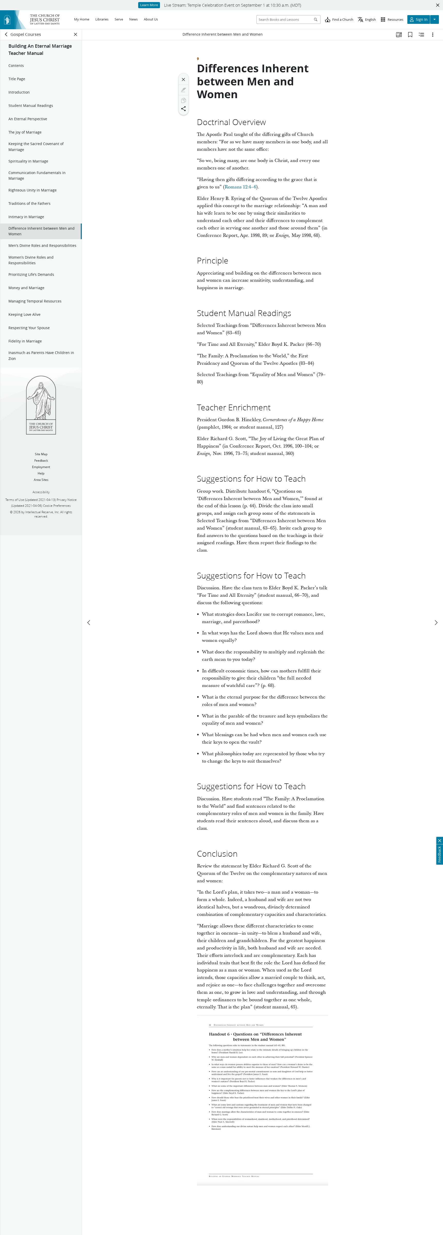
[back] (6, 34)
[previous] (89, 623)
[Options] (433, 34)
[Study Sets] (399, 34)
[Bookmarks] (410, 34)
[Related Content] (421, 34)
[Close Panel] (76, 34)
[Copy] (183, 100)
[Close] (183, 79)
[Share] (183, 109)
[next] (436, 623)
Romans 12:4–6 (240, 187)
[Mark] (183, 90)
